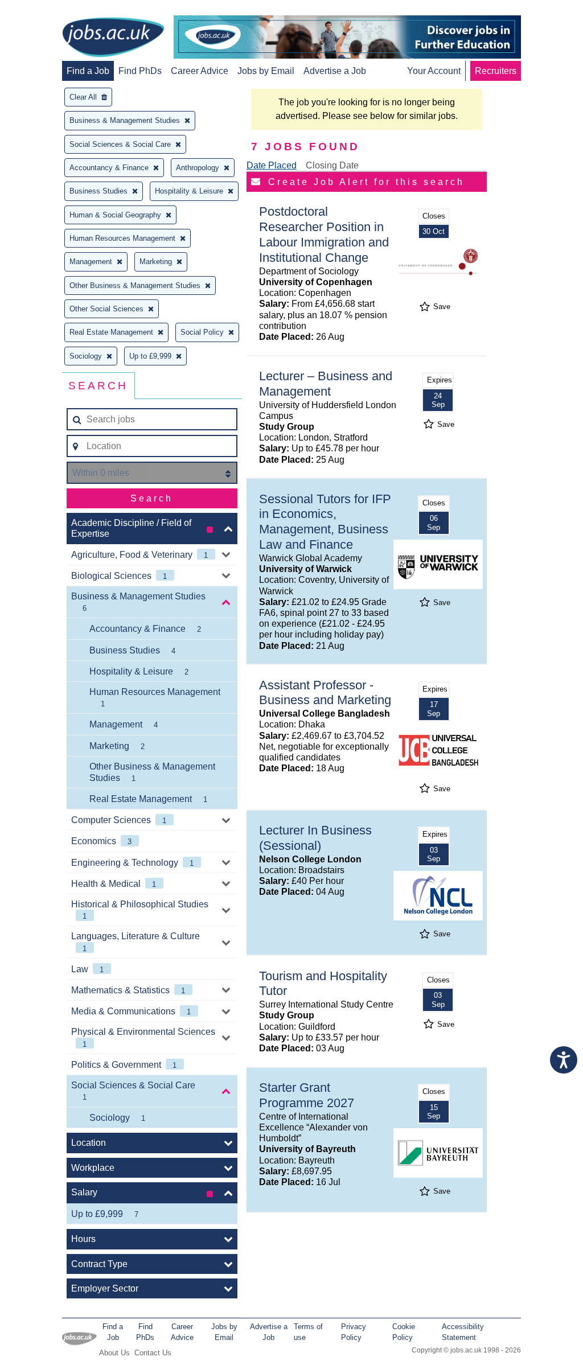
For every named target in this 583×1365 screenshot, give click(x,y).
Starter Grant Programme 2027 (306, 1095)
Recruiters (495, 71)
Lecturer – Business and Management (325, 383)
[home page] (113, 38)
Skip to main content (46, 10)
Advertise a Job (334, 71)
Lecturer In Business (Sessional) (315, 838)
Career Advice (199, 71)
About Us (114, 1352)
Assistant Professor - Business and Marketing (325, 693)
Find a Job (88, 71)
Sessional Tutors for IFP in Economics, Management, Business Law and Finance (325, 522)
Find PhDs (140, 71)
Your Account (434, 71)
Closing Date (332, 165)
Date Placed (272, 165)
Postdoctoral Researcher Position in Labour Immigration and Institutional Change (324, 234)
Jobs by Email (265, 71)
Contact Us (152, 1352)
